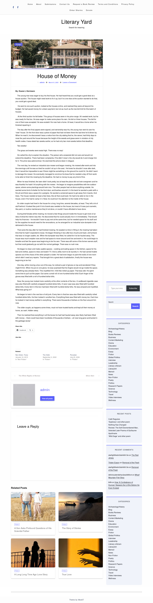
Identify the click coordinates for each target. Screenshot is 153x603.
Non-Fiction (113, 377)
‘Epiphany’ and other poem (119, 422)
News (110, 374)
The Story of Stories (71, 527)
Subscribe (133, 288)
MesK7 (81, 600)
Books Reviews (114, 334)
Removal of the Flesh (130, 462)
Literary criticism (114, 365)
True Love (67, 574)
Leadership (112, 363)
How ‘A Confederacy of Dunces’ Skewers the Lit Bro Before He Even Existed (123, 485)
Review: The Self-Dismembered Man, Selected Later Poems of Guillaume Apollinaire (123, 430)
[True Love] (81, 552)
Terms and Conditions (108, 4)
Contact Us (65, 4)
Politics (111, 383)
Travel (110, 394)
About (38, 4)
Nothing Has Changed (117, 424)
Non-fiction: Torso (21, 355)
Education (112, 345)
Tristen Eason (113, 462)
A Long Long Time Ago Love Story (31, 574)
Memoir (111, 371)
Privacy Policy (127, 4)
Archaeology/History (116, 328)
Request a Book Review (84, 4)
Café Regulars (114, 419)
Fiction (18, 44)
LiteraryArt (112, 368)
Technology (113, 391)
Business (112, 337)
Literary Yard (76, 21)
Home (30, 4)
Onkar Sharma (76, 10)
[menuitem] (30, 4)
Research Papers (115, 386)
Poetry (111, 380)
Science (111, 388)
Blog (110, 331)
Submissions (50, 4)
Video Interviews (115, 397)
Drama (111, 343)
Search (110, 302)
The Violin (46, 355)
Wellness (112, 400)
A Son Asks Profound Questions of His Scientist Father (33, 529)
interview (112, 360)
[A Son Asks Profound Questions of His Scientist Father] (33, 506)
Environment (113, 348)
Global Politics (114, 357)
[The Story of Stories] (81, 506)
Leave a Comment (69, 82)
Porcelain (73, 355)
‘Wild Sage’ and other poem (119, 436)
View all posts (47, 398)
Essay (110, 351)
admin (42, 82)
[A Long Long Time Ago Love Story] (33, 552)
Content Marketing (115, 340)
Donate (89, 10)
